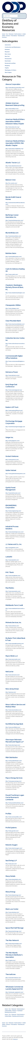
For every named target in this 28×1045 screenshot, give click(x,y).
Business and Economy (10, 1012)
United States (8, 1010)
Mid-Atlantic (14, 35)
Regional (11, 34)
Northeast (19, 1010)
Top (7, 34)
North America (17, 34)
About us (15, 1039)
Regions (8, 35)
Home (3, 34)
